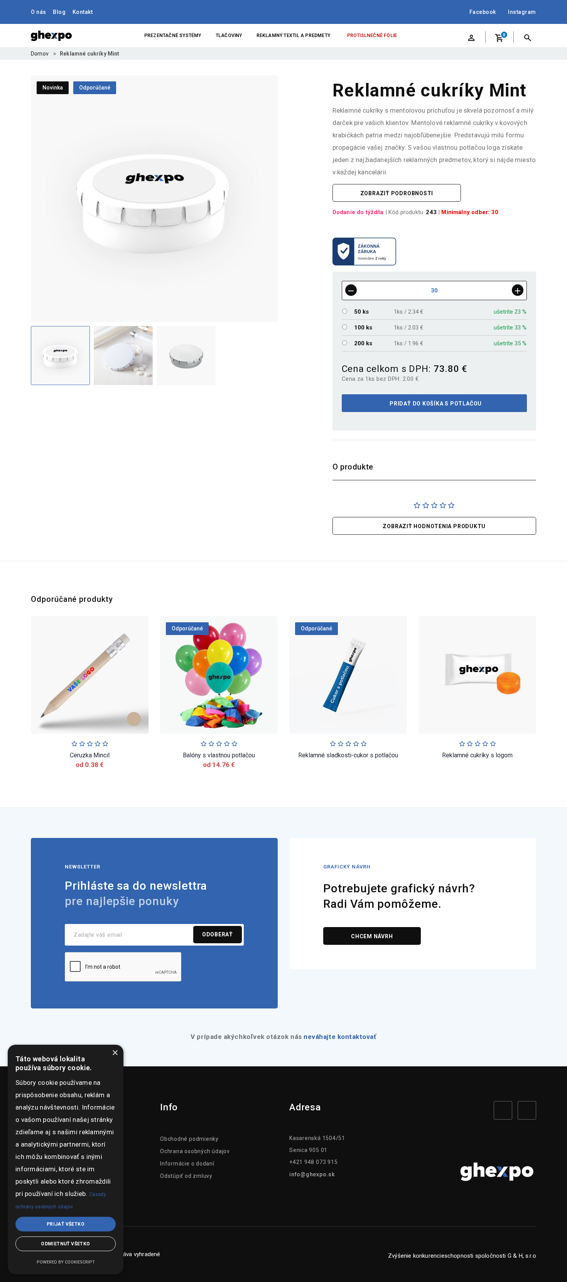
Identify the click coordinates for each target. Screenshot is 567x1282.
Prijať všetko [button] (65, 1224)
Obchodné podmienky (189, 1139)
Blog (59, 12)
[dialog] (65, 1159)
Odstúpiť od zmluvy (186, 1176)
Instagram (522, 12)
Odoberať (217, 934)
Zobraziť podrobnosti (397, 193)
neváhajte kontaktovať (340, 1036)
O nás (38, 12)
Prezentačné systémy (172, 35)
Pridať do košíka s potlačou (434, 403)
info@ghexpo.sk (312, 1174)
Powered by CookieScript (66, 1262)
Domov (40, 54)
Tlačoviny (229, 35)
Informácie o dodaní (187, 1163)
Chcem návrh (372, 936)
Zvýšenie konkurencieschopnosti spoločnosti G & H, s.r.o (462, 1255)
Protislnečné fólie (372, 35)
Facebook (482, 12)
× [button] (115, 1053)
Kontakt (83, 12)
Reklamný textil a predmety (293, 35)
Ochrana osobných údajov (195, 1151)
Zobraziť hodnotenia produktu (434, 526)
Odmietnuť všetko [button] (65, 1244)
